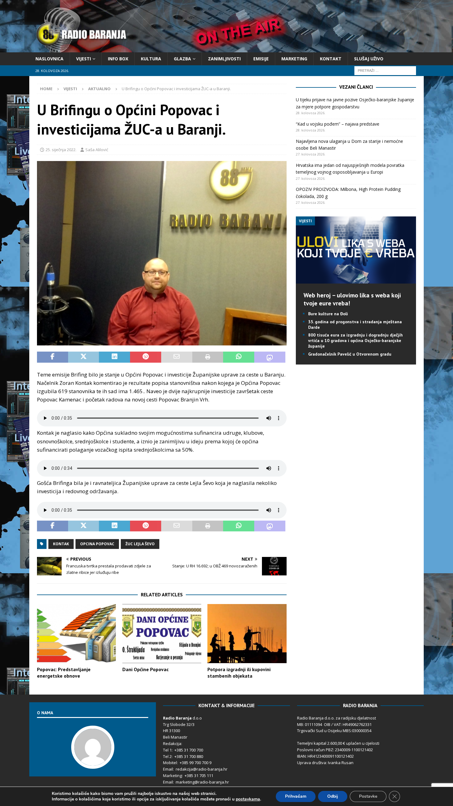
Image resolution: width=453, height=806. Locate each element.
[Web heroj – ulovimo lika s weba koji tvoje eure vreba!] (356, 280)
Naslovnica (49, 59)
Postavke (368, 796)
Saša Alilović (96, 149)
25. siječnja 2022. (61, 149)
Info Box (118, 59)
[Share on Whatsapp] (238, 357)
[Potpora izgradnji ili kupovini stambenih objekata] (246, 633)
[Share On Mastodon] (269, 357)
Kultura (151, 59)
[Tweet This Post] (83, 357)
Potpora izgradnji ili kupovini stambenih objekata (239, 672)
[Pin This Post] (145, 357)
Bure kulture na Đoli (328, 313)
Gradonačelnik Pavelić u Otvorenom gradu (349, 354)
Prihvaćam (295, 796)
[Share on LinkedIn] (114, 357)
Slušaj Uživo (368, 59)
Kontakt (330, 59)
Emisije (261, 59)
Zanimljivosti (224, 59)
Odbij (332, 796)
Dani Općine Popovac (145, 669)
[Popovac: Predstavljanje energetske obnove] (76, 633)
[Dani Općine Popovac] (161, 633)
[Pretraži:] (385, 70)
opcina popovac (97, 543)
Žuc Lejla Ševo (140, 543)
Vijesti (83, 59)
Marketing (294, 59)
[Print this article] (207, 357)
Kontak (61, 543)
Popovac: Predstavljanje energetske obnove (64, 672)
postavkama (248, 799)
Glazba (182, 59)
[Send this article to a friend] (176, 357)
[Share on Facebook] (52, 357)
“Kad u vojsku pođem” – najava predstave (337, 124)
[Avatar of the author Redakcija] (92, 762)
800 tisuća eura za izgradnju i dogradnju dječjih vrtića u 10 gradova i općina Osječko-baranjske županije (355, 340)
